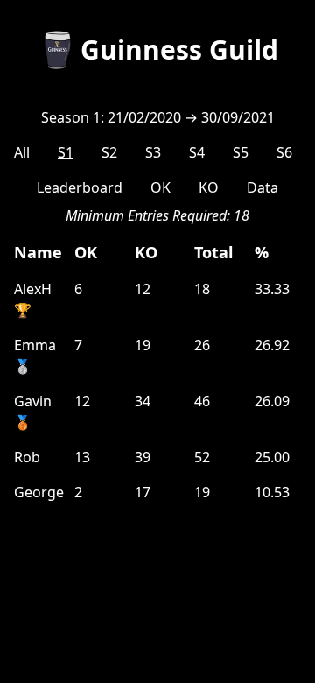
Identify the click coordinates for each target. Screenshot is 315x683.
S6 (284, 152)
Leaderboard (79, 187)
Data (262, 187)
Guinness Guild (179, 49)
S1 (66, 152)
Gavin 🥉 (33, 411)
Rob (27, 457)
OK (160, 187)
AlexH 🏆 (33, 299)
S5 (240, 152)
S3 (153, 152)
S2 (109, 152)
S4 (197, 152)
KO (209, 187)
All (22, 152)
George (37, 492)
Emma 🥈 (35, 355)
